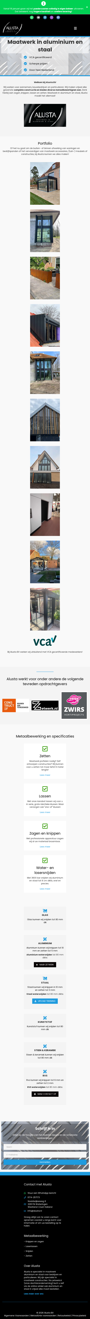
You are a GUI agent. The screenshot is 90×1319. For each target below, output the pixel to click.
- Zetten (28, 1255)
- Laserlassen (31, 1246)
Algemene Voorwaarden (16, 1315)
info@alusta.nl (35, 1210)
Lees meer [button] (45, 775)
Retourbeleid (64, 1315)
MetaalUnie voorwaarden (43, 1315)
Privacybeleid (79, 1315)
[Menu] (75, 28)
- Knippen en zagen (34, 1241)
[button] (87, 7)
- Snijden (28, 1251)
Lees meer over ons (33, 1293)
